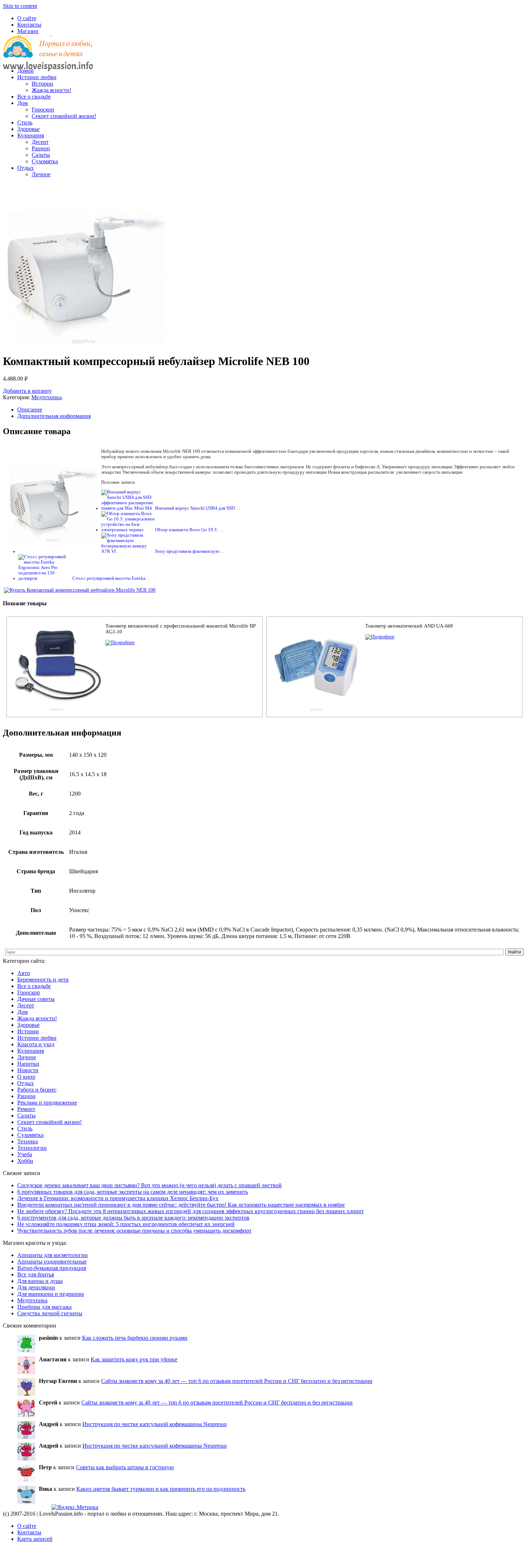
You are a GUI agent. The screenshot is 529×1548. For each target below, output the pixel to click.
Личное (41, 174)
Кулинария (30, 135)
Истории (42, 84)
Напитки (28, 1064)
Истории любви (36, 77)
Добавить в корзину (27, 391)
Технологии (32, 1148)
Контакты (29, 25)
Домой (25, 71)
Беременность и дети (43, 979)
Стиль (24, 122)
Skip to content (20, 6)
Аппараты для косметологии (52, 1255)
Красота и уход (35, 1044)
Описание (29, 409)
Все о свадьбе (34, 97)
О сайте (26, 18)
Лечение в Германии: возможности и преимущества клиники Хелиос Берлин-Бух (117, 1198)
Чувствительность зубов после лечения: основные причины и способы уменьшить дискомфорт (134, 1231)
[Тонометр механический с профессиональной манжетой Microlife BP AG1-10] (120, 642)
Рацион (41, 148)
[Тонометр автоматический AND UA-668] (379, 636)
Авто (23, 973)
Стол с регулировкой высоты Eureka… (111, 578)
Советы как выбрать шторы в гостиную (125, 1467)
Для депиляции (36, 1287)
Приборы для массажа (44, 1307)
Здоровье (28, 129)
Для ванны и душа (40, 1281)
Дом (22, 103)
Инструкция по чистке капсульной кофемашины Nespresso (154, 1424)
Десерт (40, 142)
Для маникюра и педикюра (50, 1294)
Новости (28, 1070)
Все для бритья (35, 1274)
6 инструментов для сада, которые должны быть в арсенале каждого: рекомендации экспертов (133, 1218)
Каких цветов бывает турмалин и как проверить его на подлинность (160, 1489)
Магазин (28, 31)
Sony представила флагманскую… (189, 551)
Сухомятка (45, 161)
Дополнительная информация (54, 416)
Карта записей (35, 1539)
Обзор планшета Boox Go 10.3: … (189, 529)
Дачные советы (36, 999)
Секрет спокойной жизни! (64, 116)
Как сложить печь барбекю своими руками (134, 1338)
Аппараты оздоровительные (52, 1261)
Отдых (25, 168)
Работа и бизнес (36, 1090)
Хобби (25, 1161)
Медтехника (46, 397)
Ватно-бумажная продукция (51, 1268)
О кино (26, 1077)
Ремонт (26, 1109)
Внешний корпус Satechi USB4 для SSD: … (198, 508)
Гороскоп (43, 109)
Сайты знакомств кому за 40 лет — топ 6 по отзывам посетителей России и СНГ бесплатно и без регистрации (236, 1381)
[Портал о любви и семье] (48, 58)
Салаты (41, 155)
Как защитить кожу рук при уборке (134, 1359)
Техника (27, 1141)
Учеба (24, 1154)
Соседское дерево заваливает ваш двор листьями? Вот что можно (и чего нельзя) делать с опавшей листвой (149, 1185)
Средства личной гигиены (49, 1313)
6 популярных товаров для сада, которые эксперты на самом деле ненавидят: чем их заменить (132, 1192)
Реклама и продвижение (47, 1102)
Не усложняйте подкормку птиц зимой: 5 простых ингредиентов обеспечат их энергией (126, 1224)
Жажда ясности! (51, 90)
